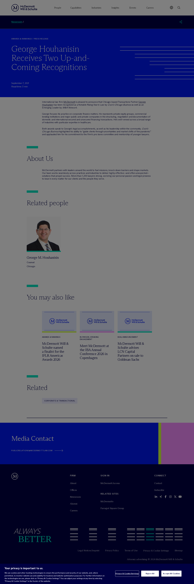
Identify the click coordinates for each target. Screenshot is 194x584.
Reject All (150, 573)
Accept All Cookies (171, 573)
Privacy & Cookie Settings (127, 573)
